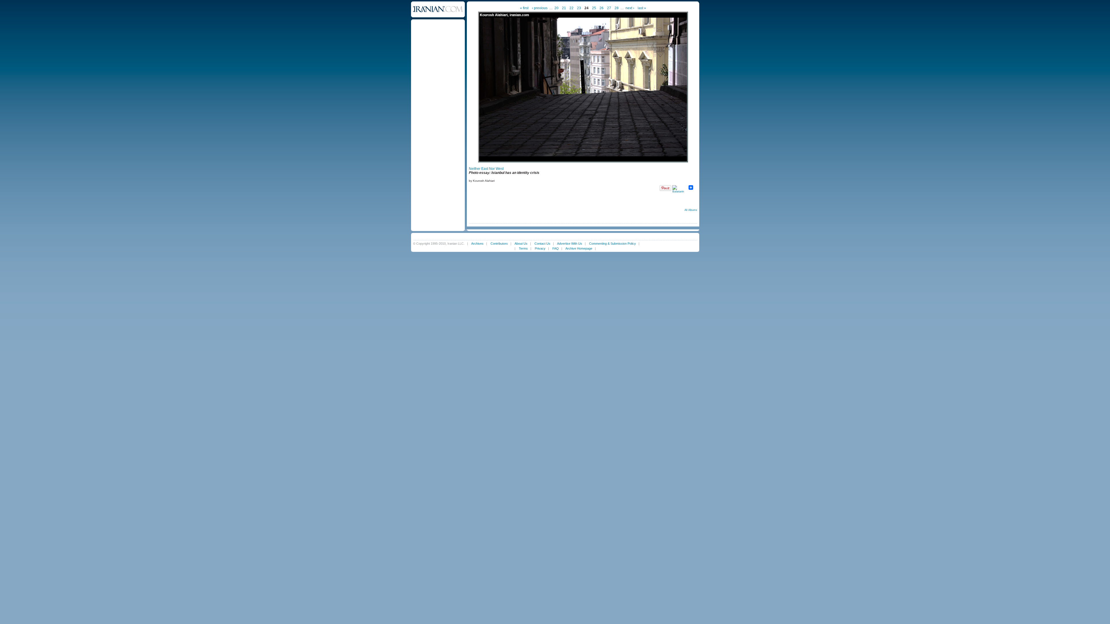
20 (556, 8)
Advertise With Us (569, 243)
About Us (521, 243)
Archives (477, 243)
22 (571, 8)
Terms (523, 248)
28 (617, 8)
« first (524, 8)
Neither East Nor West (486, 169)
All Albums (690, 210)
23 (579, 8)
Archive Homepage (578, 248)
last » (642, 8)
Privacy (540, 248)
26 (602, 8)
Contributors (499, 243)
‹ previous (539, 8)
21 (564, 8)
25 (594, 8)
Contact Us (542, 243)
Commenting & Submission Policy (612, 243)
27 (609, 8)
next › (630, 8)
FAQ (555, 248)
